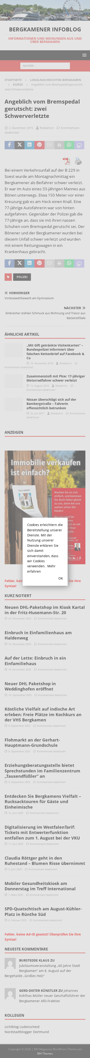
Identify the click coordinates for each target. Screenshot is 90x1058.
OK (60, 578)
